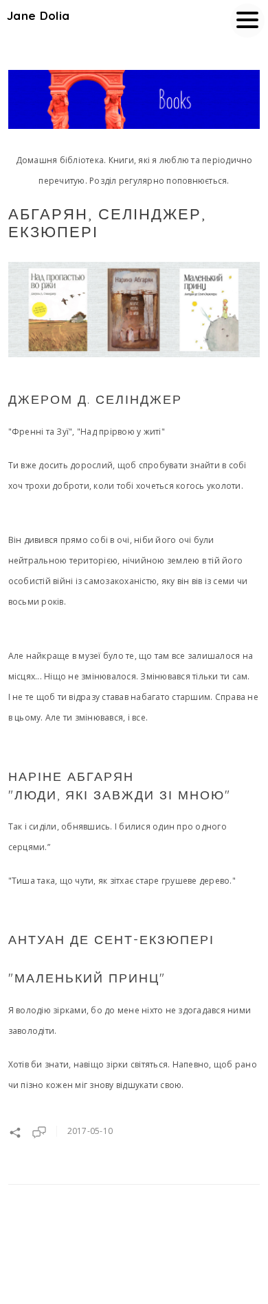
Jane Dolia (38, 15)
